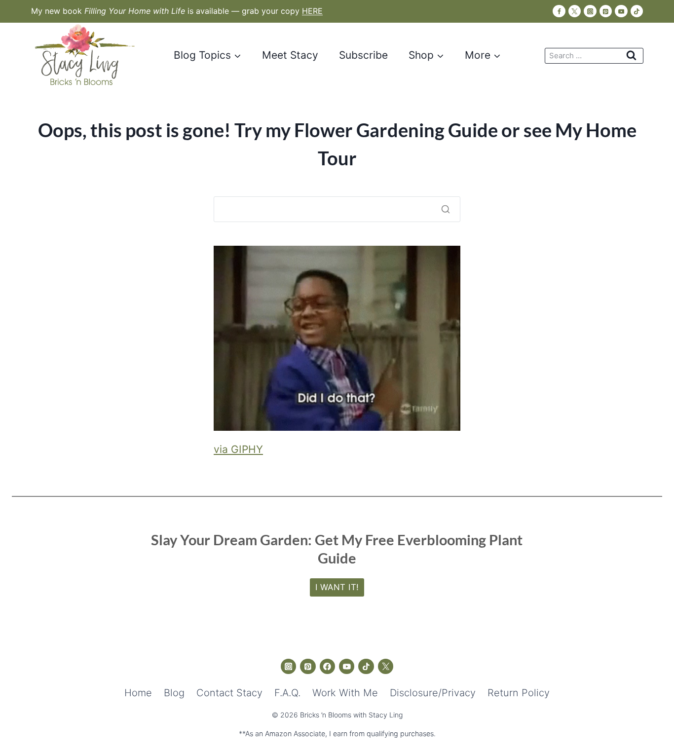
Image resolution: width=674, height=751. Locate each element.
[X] (574, 11)
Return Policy (518, 693)
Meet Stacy (290, 55)
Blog (174, 693)
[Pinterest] (605, 11)
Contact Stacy (229, 693)
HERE (312, 11)
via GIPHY (238, 449)
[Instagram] (590, 11)
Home (138, 693)
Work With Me (345, 693)
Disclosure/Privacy (433, 693)
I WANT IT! (337, 587)
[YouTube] (621, 11)
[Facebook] (559, 11)
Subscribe (363, 55)
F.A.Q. (287, 693)
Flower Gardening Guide (396, 129)
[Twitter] (386, 667)
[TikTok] (637, 11)
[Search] (445, 209)
